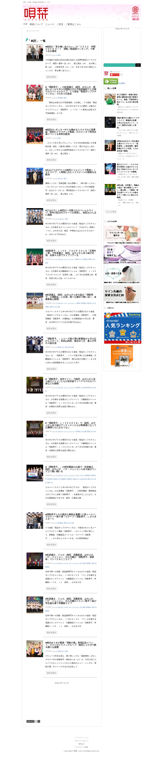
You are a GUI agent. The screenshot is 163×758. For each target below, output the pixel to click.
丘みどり (60, 178)
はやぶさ (60, 259)
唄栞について (36, 24)
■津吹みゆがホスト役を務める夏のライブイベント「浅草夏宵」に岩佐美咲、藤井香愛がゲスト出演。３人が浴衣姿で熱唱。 (128, 146)
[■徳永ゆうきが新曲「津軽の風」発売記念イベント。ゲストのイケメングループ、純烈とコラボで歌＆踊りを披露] (35, 658)
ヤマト (82, 475)
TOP (25, 24)
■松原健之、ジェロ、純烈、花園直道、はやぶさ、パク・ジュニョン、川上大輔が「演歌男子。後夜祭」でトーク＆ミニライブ (70, 557)
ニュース (49, 24)
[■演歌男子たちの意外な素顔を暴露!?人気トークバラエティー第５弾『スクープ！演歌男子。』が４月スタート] (35, 530)
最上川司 (68, 347)
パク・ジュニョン (69, 259)
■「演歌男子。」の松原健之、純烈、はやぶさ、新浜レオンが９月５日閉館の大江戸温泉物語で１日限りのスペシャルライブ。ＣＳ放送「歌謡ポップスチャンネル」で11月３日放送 (70, 90)
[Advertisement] (61, 699)
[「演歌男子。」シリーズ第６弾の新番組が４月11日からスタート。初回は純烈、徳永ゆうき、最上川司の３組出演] (35, 354)
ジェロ (66, 563)
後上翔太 (50, 479)
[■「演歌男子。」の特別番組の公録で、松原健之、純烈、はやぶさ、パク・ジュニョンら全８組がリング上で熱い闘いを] (35, 482)
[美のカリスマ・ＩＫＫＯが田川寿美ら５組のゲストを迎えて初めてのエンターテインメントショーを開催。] (110, 173)
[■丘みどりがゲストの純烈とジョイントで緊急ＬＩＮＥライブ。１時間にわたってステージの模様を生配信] (35, 186)
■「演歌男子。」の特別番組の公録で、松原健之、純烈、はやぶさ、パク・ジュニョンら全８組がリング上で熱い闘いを (70, 469)
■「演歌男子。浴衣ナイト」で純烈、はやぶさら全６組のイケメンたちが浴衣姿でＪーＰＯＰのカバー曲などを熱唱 (70, 381)
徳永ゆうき (78, 259)
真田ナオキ (91, 259)
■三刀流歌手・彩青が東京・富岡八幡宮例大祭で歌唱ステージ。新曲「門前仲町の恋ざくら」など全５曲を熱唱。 (128, 99)
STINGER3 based (81, 737)
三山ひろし (61, 219)
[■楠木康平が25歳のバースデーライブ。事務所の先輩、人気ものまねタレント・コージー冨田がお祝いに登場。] (110, 127)
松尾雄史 (69, 479)
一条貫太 (78, 303)
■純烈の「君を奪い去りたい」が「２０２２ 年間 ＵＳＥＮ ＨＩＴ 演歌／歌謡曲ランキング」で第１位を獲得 (71, 48)
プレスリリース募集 (81, 747)
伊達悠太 (83, 303)
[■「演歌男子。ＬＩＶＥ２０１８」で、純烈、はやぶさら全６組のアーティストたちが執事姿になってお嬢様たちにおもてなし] (35, 439)
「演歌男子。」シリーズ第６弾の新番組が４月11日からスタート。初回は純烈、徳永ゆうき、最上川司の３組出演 (70, 340)
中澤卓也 (78, 387)
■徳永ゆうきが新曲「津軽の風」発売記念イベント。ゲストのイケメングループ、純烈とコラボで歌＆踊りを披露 (70, 644)
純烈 (59, 55)
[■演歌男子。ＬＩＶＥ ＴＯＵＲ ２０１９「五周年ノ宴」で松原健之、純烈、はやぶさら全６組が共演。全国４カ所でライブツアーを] (35, 266)
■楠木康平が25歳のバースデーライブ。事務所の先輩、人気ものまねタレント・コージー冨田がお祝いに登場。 (128, 123)
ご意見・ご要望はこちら (69, 24)
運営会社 (81, 744)
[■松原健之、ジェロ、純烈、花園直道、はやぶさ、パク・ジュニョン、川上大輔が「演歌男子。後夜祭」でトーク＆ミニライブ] (35, 570)
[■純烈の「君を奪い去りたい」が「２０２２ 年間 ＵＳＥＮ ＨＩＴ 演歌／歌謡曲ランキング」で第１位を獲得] (35, 62)
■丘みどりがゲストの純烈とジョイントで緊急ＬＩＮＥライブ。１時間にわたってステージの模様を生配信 (70, 172)
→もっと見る (110, 212)
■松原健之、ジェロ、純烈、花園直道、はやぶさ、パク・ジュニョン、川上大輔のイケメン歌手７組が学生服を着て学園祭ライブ (70, 600)
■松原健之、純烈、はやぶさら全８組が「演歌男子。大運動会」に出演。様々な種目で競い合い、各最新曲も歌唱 (70, 296)
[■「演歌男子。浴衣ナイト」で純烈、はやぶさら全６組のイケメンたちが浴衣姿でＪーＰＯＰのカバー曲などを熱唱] (35, 395)
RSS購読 (122, 83)
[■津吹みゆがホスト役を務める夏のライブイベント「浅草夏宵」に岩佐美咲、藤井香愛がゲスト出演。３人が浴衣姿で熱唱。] (110, 150)
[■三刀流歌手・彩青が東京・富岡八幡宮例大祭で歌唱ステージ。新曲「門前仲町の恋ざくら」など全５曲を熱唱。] (110, 103)
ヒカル (77, 475)
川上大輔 (83, 387)
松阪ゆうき (76, 479)
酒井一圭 (50, 482)
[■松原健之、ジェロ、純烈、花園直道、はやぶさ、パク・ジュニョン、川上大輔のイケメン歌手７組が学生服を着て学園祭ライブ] (35, 614)
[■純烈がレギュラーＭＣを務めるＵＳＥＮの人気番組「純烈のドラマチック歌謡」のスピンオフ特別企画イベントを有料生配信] (35, 145)
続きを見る (51, 77)
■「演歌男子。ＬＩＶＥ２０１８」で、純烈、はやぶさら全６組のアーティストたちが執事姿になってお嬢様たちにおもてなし (70, 425)
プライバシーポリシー (81, 741)
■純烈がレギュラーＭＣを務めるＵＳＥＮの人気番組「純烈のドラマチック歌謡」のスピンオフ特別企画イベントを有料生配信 (70, 131)
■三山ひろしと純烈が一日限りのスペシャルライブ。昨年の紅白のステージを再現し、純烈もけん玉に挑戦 (70, 212)
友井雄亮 (87, 475)
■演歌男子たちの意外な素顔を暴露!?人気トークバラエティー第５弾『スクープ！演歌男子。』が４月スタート (70, 516)
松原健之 (60, 97)
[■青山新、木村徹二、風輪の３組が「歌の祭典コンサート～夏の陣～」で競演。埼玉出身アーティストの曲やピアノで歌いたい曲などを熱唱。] (110, 194)
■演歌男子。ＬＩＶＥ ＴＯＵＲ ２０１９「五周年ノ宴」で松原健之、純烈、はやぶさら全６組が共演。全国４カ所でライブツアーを (70, 253)
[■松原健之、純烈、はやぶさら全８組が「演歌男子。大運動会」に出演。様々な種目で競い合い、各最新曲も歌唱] (35, 310)
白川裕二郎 (83, 479)
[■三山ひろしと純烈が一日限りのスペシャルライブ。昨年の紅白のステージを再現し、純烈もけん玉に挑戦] (35, 226)
